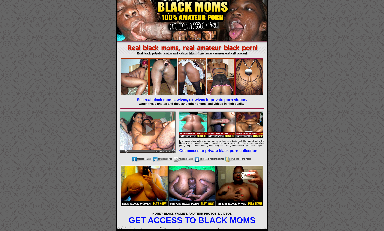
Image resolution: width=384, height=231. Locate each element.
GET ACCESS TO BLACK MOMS (192, 220)
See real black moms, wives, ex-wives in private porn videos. (192, 99)
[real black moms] (192, 56)
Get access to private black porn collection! (219, 150)
